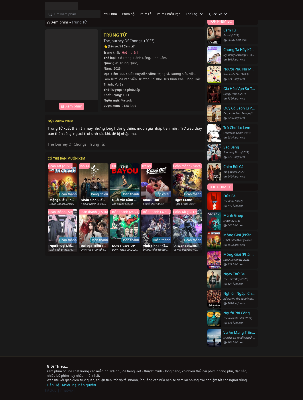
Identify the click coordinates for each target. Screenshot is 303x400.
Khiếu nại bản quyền (79, 384)
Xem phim (73, 106)
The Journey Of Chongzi (67, 144)
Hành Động (141, 58)
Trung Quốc (128, 63)
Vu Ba (119, 84)
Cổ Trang (125, 58)
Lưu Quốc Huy (130, 74)
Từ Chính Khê (174, 79)
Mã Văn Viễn (127, 79)
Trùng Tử (115, 35)
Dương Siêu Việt (183, 74)
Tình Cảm (159, 58)
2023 (149, 40)
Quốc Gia (215, 14)
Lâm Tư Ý (110, 79)
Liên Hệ (53, 384)
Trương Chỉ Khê (150, 79)
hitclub (51, 390)
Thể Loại (192, 14)
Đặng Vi (163, 74)
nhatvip (66, 390)
